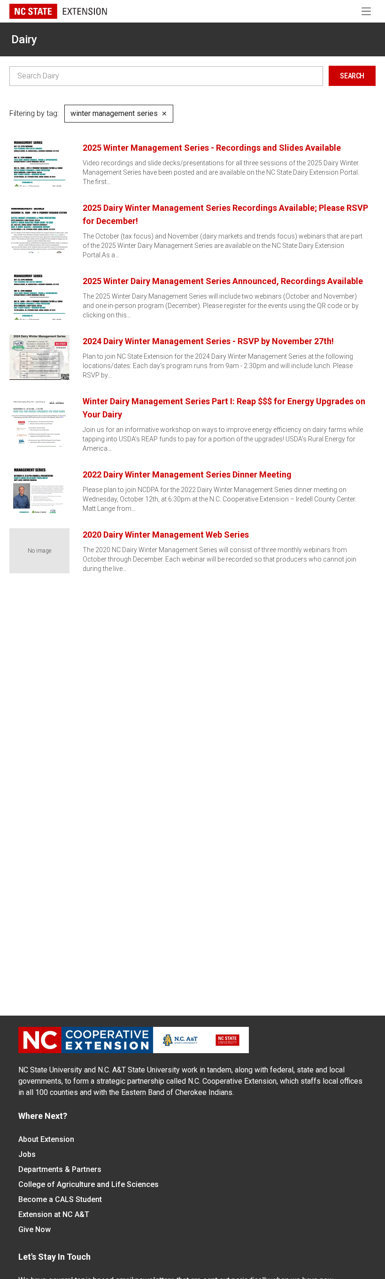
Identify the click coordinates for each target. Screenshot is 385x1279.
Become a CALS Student (60, 1199)
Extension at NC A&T (53, 1214)
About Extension (46, 1139)
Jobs (27, 1154)
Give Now (34, 1229)
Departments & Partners (59, 1169)
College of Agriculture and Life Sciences (88, 1184)
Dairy (24, 39)
